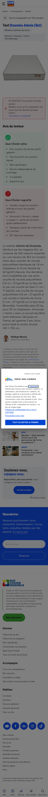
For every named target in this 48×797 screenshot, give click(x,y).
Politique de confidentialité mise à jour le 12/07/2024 (20, 411)
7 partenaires (33, 386)
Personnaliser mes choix (14, 416)
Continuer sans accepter (32, 373)
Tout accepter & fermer (25, 422)
